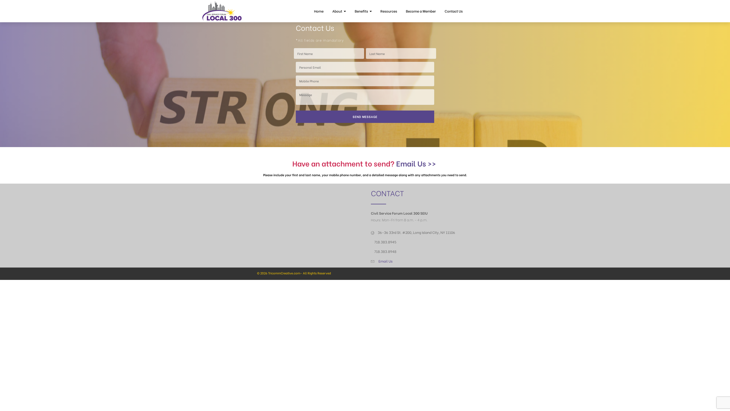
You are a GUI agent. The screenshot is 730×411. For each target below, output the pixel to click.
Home (319, 11)
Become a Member (421, 11)
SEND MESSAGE (365, 116)
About (337, 11)
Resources (388, 11)
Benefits (361, 11)
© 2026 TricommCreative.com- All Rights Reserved (294, 273)
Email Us (385, 261)
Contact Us (454, 11)
